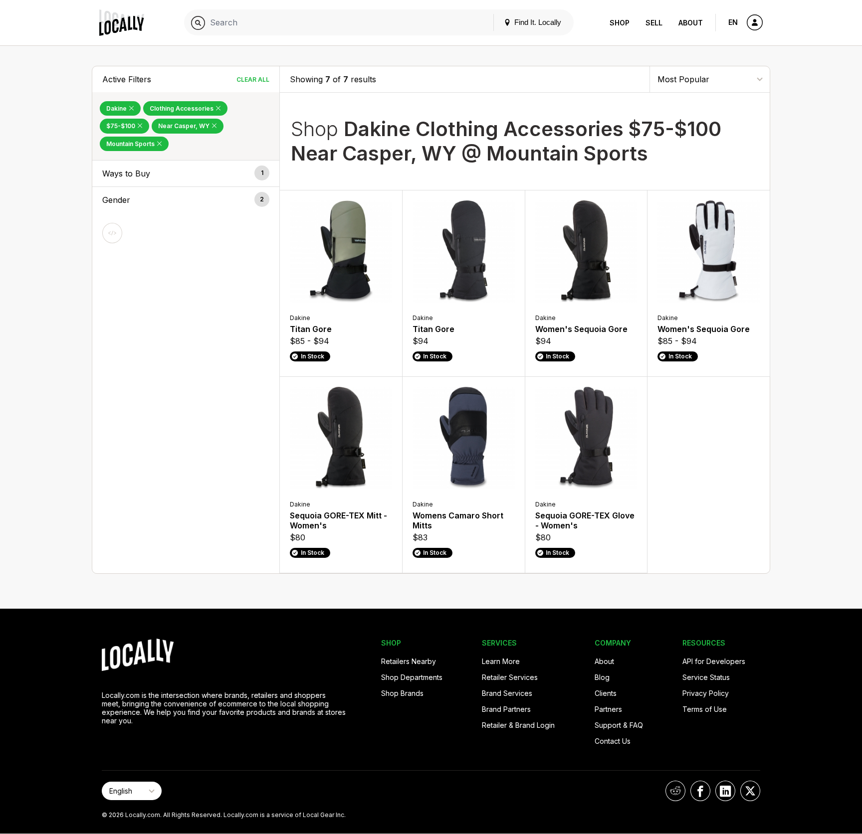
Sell (654, 22)
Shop (620, 22)
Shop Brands (402, 693)
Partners (608, 709)
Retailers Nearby (408, 661)
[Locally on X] (750, 791)
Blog (602, 677)
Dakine (117, 108)
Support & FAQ (619, 725)
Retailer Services (510, 677)
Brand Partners (506, 709)
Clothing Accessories (182, 108)
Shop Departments (411, 677)
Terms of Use (704, 709)
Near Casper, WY (184, 126)
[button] (185, 173)
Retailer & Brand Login (518, 725)
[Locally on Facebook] (700, 791)
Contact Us (613, 741)
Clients (606, 693)
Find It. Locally (536, 22)
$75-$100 (121, 126)
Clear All (252, 79)
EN (733, 22)
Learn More (501, 661)
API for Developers (713, 661)
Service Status (706, 677)
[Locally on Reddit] (675, 791)
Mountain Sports (131, 144)
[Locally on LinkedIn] (725, 791)
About (690, 22)
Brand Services (507, 693)
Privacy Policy (705, 693)
